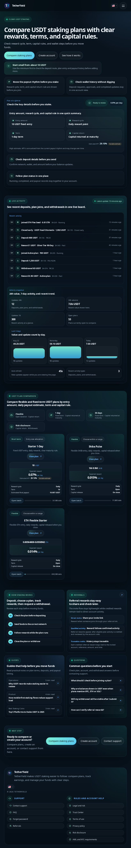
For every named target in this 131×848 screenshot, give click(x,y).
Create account (47, 55)
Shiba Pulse (95, 446)
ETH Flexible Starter (35, 520)
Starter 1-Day (35, 446)
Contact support (112, 740)
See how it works (71, 55)
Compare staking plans (19, 55)
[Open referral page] (121, 594)
